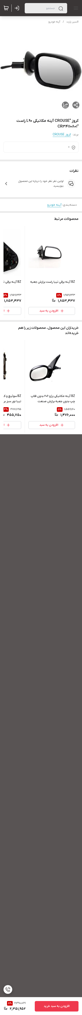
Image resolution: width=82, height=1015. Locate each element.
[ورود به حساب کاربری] (17, 8)
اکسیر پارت (72, 22)
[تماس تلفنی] (7, 989)
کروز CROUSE (62, 135)
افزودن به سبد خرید (57, 1006)
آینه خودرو (54, 22)
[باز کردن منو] (75, 8)
